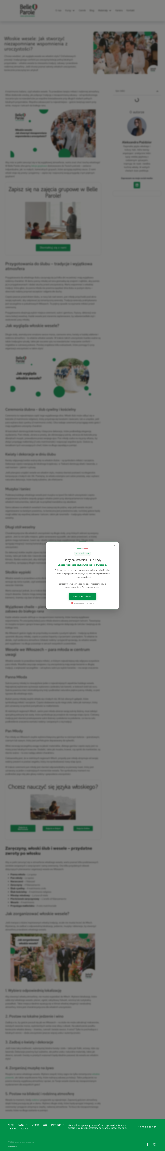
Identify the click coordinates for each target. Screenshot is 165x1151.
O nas (11, 1125)
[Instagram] (154, 1144)
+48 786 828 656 (146, 1127)
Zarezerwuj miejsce (82, 596)
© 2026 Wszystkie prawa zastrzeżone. (21, 1142)
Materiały (56, 1125)
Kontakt (25, 1129)
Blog (45, 1125)
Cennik (35, 1125)
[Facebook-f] (148, 1144)
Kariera (13, 1129)
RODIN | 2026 (13, 1146)
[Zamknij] (114, 545)
